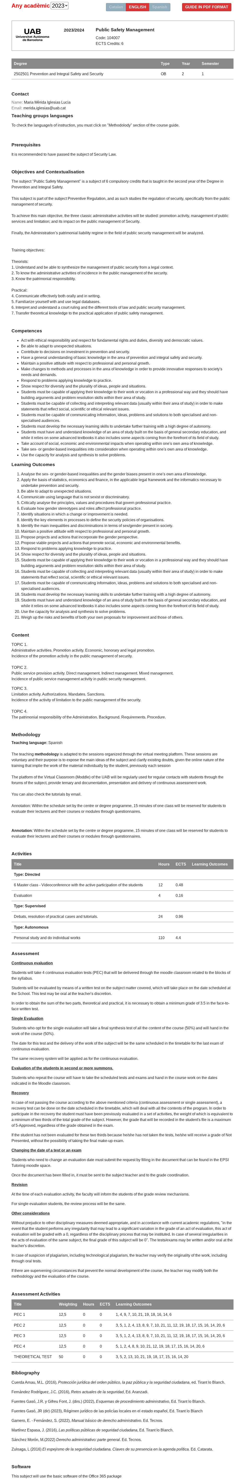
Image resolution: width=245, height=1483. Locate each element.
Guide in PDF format (206, 7)
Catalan (116, 7)
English (137, 7)
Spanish (159, 7)
